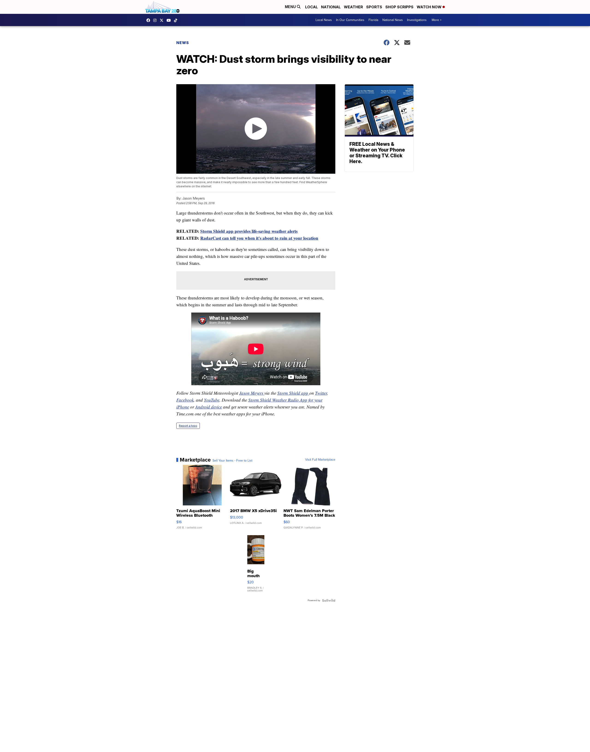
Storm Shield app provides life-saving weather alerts (249, 231)
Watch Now (429, 7)
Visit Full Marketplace (320, 459)
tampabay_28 (156, 20)
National (331, 7)
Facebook (185, 400)
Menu (291, 7)
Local (311, 7)
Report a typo (188, 425)
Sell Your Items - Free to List (232, 460)
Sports (374, 7)
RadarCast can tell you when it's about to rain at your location (259, 238)
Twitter (321, 393)
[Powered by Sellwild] (328, 600)
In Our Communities (350, 20)
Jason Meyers (251, 393)
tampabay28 (163, 20)
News (182, 42)
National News (392, 20)
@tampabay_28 (177, 20)
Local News (324, 20)
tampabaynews (149, 20)
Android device (208, 407)
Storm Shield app (293, 393)
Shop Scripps (399, 7)
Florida (373, 20)
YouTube (211, 400)
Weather (353, 7)
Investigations (417, 20)
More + (437, 20)
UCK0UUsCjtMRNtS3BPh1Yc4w (170, 20)
